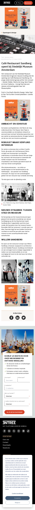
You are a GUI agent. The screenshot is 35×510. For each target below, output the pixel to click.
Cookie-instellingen (17, 493)
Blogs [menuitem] (5, 451)
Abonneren (28, 3)
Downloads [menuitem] (7, 445)
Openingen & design (9, 32)
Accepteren (17, 498)
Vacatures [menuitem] (6, 448)
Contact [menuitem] (5, 442)
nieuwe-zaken (9, 57)
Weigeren (17, 502)
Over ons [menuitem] (6, 440)
